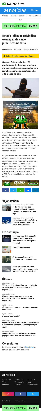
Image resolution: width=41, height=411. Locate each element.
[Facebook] (20, 394)
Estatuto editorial (20, 401)
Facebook (29, 347)
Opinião (4, 305)
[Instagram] (8, 394)
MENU (22, 4)
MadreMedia (7, 49)
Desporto (5, 331)
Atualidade (34, 49)
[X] (33, 394)
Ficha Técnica (6, 401)
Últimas (7, 279)
